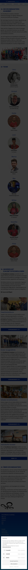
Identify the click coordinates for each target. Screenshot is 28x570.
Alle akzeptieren (14, 563)
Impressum (11, 566)
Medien (7, 557)
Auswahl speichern (14, 561)
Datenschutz (16, 566)
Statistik (8, 554)
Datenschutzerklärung (6, 547)
